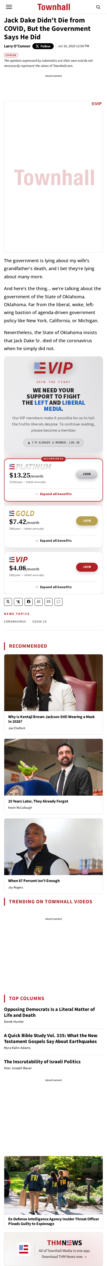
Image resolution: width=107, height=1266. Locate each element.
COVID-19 (39, 622)
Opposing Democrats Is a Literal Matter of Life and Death (49, 1012)
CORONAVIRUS (15, 622)
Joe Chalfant (16, 728)
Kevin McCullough (20, 807)
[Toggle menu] (9, 7)
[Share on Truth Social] (18, 602)
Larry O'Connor (17, 46)
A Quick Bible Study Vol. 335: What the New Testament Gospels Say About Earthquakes (51, 1038)
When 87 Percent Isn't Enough (34, 881)
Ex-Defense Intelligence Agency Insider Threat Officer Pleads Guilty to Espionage (53, 1221)
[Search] (98, 7)
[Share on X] (8, 602)
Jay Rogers (15, 887)
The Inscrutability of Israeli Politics (42, 1061)
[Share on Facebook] (29, 602)
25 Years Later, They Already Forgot (38, 801)
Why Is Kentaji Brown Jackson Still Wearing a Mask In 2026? (51, 719)
